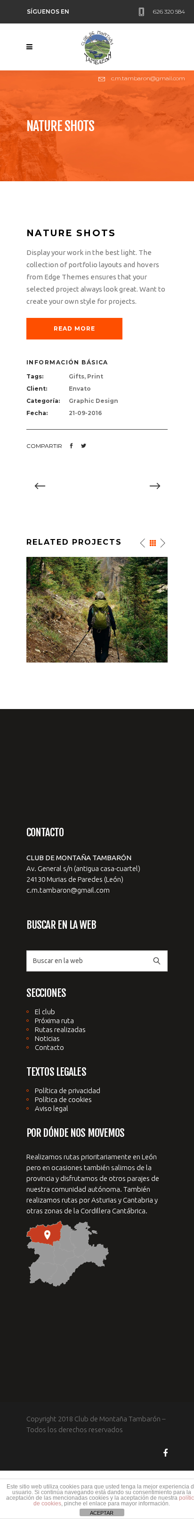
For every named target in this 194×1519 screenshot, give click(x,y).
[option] (97, 486)
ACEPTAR (101, 1513)
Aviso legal (51, 1108)
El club (45, 1012)
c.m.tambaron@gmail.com (68, 890)
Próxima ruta (54, 1021)
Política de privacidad (67, 1091)
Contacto (49, 1047)
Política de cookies (63, 1099)
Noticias (47, 1038)
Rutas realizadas (60, 1029)
